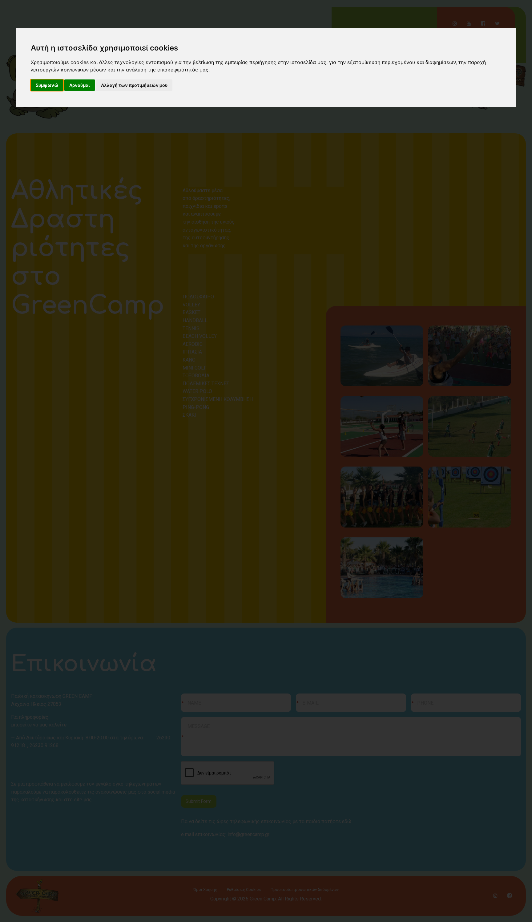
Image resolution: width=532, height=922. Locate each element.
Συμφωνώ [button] (47, 85)
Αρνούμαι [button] (79, 85)
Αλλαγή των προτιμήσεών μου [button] (134, 85)
